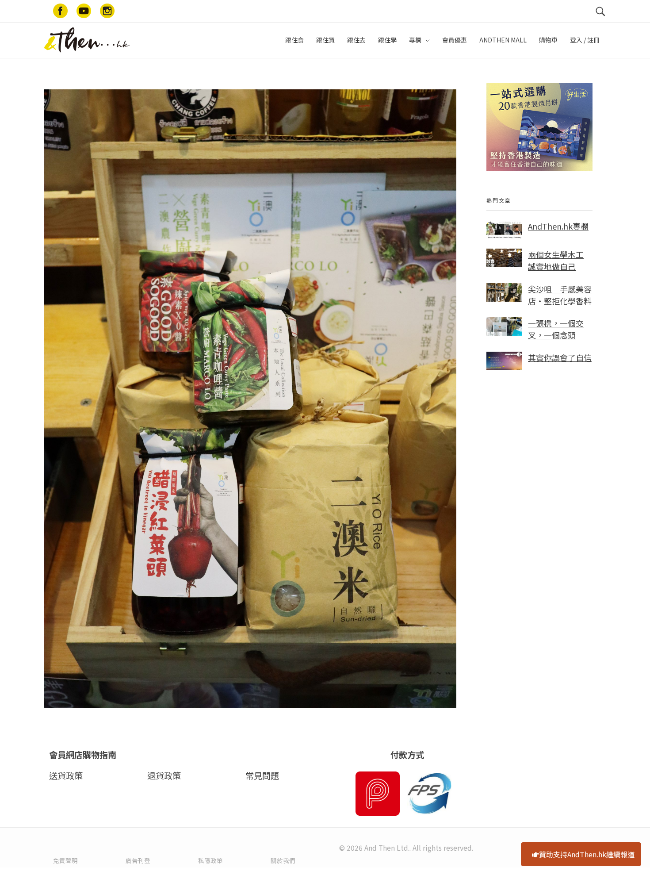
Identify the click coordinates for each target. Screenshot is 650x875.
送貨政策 (66, 775)
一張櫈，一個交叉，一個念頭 (556, 329)
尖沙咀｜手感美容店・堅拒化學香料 (560, 295)
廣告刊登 (138, 860)
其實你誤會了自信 (560, 357)
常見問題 (262, 775)
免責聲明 (65, 860)
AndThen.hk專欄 (558, 226)
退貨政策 (164, 775)
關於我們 (283, 860)
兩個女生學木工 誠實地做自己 (556, 260)
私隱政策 (210, 860)
